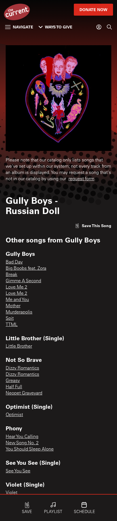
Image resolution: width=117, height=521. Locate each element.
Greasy (13, 381)
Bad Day (14, 262)
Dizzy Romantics (22, 368)
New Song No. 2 (22, 443)
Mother (13, 306)
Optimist (14, 415)
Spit (10, 318)
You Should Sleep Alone (30, 449)
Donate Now (93, 9)
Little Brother (19, 346)
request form (81, 179)
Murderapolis (19, 312)
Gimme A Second (23, 281)
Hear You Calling (22, 437)
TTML (12, 325)
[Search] (109, 27)
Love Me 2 (16, 287)
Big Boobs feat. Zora (26, 268)
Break (11, 275)
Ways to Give (58, 27)
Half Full (14, 387)
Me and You (17, 300)
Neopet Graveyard (24, 393)
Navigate (23, 27)
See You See (18, 471)
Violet (11, 493)
